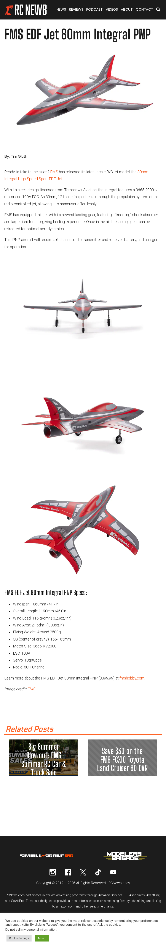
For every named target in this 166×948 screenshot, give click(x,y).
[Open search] (158, 10)
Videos (112, 9)
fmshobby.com (132, 678)
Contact (144, 9)
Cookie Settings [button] (19, 938)
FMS (54, 172)
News (61, 9)
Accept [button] (41, 938)
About (127, 9)
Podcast (94, 9)
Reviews (76, 9)
